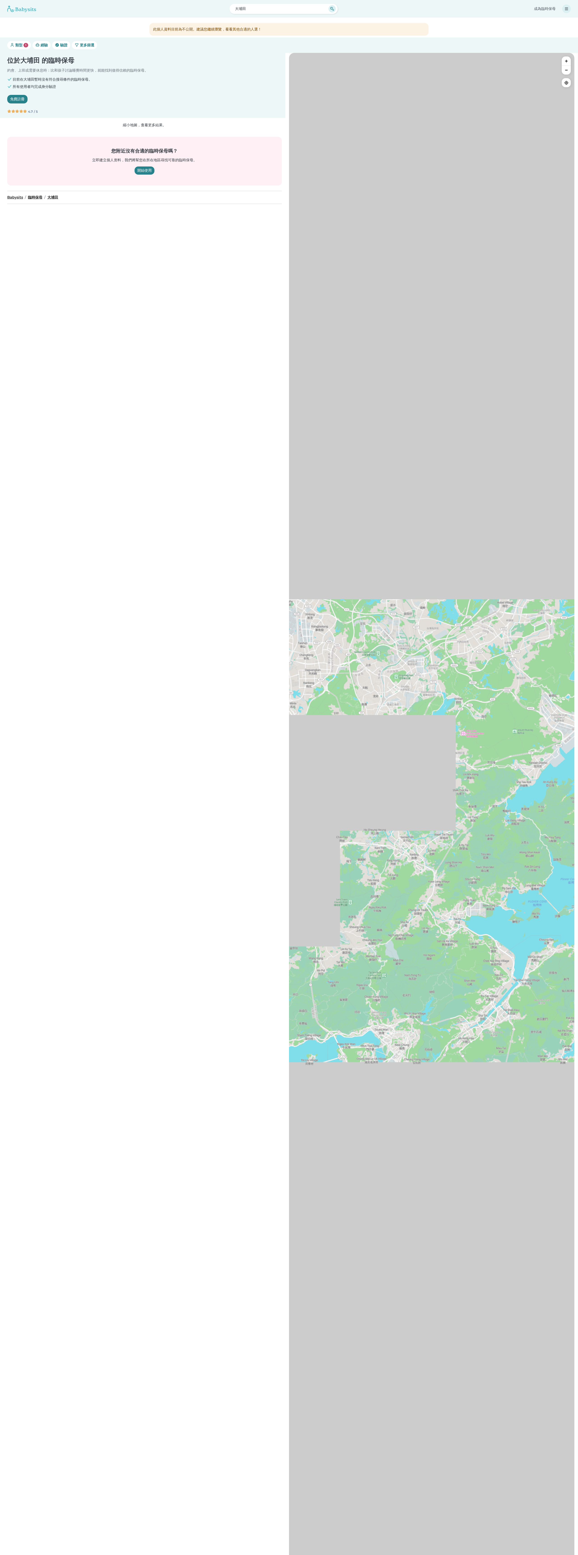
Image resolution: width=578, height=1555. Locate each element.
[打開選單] (566, 9)
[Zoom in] (566, 61)
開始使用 (144, 170)
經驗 (44, 45)
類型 (20, 45)
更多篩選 (86, 45)
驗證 (63, 45)
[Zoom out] (566, 70)
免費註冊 (17, 99)
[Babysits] (21, 9)
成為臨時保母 (545, 9)
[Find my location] (566, 82)
